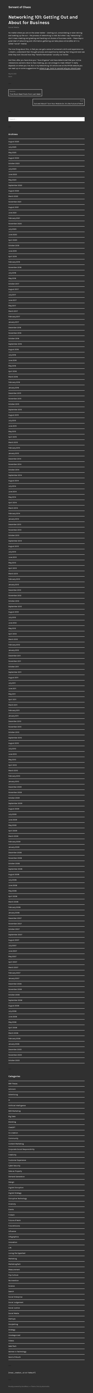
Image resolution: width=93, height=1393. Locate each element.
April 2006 (12, 1027)
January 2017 (13, 322)
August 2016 (13, 349)
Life (9, 1248)
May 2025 (12, 152)
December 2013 (14, 524)
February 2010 (14, 776)
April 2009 (12, 831)
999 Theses (12, 1084)
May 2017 (12, 306)
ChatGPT (11, 1127)
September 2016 (15, 344)
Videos (11, 1341)
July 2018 (12, 273)
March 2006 (13, 1033)
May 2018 (12, 278)
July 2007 (12, 945)
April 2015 (12, 437)
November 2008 (15, 858)
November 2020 (15, 224)
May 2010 (12, 759)
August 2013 (13, 546)
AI (9, 1100)
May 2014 (12, 497)
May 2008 (12, 891)
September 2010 (15, 738)
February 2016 (14, 382)
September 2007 (15, 934)
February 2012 (14, 645)
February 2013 (14, 579)
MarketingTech (14, 1264)
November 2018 (14, 267)
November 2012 (14, 595)
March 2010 (13, 770)
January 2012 (13, 650)
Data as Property (15, 1171)
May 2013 (12, 563)
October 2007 (14, 929)
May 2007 (12, 956)
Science (11, 1286)
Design (11, 1182)
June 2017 (12, 300)
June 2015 (12, 426)
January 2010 (13, 781)
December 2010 (14, 721)
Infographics (13, 1237)
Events (11, 1209)
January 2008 (14, 913)
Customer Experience (17, 1160)
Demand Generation (16, 1176)
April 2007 (12, 962)
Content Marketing (16, 1144)
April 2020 (12, 240)
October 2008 (14, 863)
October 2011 (13, 667)
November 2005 (15, 1055)
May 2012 (12, 628)
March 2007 (13, 967)
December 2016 (14, 327)
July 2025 (12, 147)
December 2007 (15, 918)
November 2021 (14, 202)
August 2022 (13, 191)
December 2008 (15, 852)
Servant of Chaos (19, 7)
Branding (12, 1122)
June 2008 (12, 885)
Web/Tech (12, 1346)
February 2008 (14, 907)
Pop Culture (13, 1275)
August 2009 (13, 809)
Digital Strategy (14, 1193)
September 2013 (15, 541)
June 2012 (12, 623)
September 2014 (15, 475)
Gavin (10, 76)
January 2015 (13, 453)
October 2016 (13, 338)
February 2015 (14, 448)
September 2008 (15, 869)
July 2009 (12, 814)
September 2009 (15, 803)
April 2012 (12, 634)
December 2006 (15, 984)
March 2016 (13, 377)
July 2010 (12, 749)
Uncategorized (14, 1335)
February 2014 (14, 513)
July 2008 (12, 880)
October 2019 (13, 245)
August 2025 (13, 141)
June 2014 (12, 492)
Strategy (11, 1330)
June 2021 (12, 213)
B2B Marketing (14, 1111)
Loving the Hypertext (16, 1253)
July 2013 (12, 552)
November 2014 (14, 464)
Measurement (14, 1269)
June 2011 (12, 688)
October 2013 (13, 535)
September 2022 (15, 185)
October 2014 (13, 470)
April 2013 (12, 568)
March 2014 (13, 508)
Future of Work (14, 1220)
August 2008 (13, 874)
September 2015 (15, 409)
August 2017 (13, 289)
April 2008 (12, 896)
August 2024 (13, 158)
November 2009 (15, 792)
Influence (12, 1231)
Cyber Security (14, 1166)
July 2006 (12, 1011)
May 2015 (12, 431)
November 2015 (14, 399)
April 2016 (12, 371)
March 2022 (13, 196)
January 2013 (13, 584)
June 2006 (12, 1017)
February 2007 (14, 973)
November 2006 (15, 989)
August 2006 (13, 1006)
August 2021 (13, 207)
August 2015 (13, 415)
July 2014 (12, 486)
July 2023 (12, 169)
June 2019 (12, 251)
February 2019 (14, 262)
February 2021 (14, 218)
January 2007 (13, 978)
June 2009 (12, 820)
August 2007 (13, 940)
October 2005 (14, 1060)
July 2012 (12, 617)
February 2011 (14, 710)
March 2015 (13, 442)
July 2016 (12, 355)
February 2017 (14, 316)
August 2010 (13, 743)
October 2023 (14, 163)
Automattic (45, 1386)
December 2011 (14, 656)
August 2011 (13, 677)
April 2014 (12, 502)
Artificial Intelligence (17, 1105)
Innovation (12, 1242)
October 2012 (13, 601)
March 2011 (12, 705)
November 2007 (15, 924)
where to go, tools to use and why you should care (59, 68)
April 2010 (12, 765)
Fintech (11, 1215)
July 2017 (12, 295)
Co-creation (13, 1133)
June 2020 (12, 234)
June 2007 (12, 951)
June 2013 (12, 557)
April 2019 (12, 256)
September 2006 (15, 1000)
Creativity (12, 1155)
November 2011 (14, 661)
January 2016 (13, 388)
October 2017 (13, 284)
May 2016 (12, 366)
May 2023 (12, 180)
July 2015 (12, 420)
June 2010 (12, 754)
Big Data (11, 1116)
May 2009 (12, 825)
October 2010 (13, 732)
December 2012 (14, 590)
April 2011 (12, 699)
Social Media (13, 27)
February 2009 (14, 842)
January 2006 (13, 1044)
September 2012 (15, 606)
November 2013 (14, 530)
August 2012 (13, 612)
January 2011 (13, 716)
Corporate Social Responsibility (21, 1149)
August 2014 (13, 481)
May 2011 (12, 694)
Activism (12, 1089)
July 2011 (12, 683)
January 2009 (13, 847)
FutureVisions (14, 1226)
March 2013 (13, 574)
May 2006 (12, 1022)
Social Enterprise (15, 1297)
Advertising (13, 1094)
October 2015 (13, 404)
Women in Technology (17, 1352)
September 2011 (14, 672)
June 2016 (12, 360)
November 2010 (14, 727)
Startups (12, 1319)
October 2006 (14, 995)
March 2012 (13, 639)
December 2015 (14, 393)
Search (11, 1291)
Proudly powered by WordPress (18, 1386)
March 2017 (13, 311)
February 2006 (14, 1038)
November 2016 (14, 333)
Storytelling (13, 1324)
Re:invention (13, 1280)
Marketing (12, 1259)
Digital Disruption (15, 1187)
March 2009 (13, 836)
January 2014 (13, 519)
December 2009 (15, 787)
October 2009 (14, 798)
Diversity (12, 1204)
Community (13, 1138)
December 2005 (15, 1049)
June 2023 (12, 174)
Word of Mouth (14, 1357)
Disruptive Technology (17, 1198)
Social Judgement (15, 1302)
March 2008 (13, 902)
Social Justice (14, 1308)
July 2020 (12, 229)
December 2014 (14, 459)
